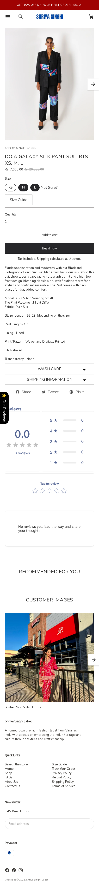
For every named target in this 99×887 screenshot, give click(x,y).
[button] (68, 420)
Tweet (52, 392)
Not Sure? (49, 187)
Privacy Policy (62, 773)
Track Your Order (63, 769)
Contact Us (12, 786)
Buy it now (49, 248)
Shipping (43, 259)
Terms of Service (63, 786)
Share (25, 392)
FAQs (8, 777)
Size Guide (59, 764)
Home (9, 769)
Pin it (79, 392)
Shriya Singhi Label (37, 879)
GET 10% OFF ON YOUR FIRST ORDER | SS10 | (49, 5)
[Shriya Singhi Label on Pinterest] (14, 870)
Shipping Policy (63, 782)
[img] (22, 445)
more (37, 707)
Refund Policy (61, 777)
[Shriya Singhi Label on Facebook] (7, 870)
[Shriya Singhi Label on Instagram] (20, 870)
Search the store (16, 764)
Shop (8, 773)
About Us (11, 782)
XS (10, 187)
